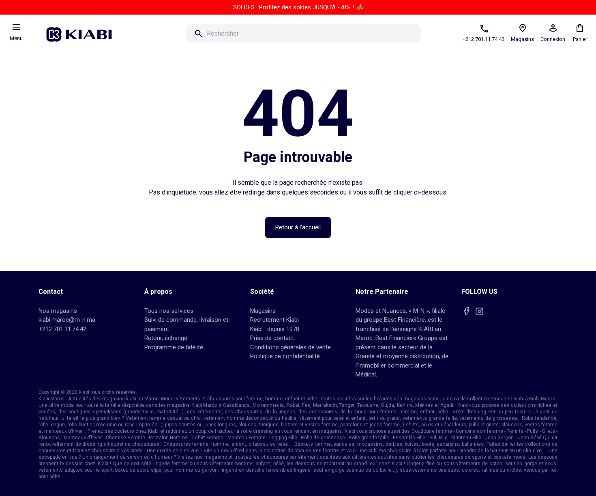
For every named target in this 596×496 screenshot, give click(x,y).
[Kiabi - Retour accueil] (83, 32)
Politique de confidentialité (285, 356)
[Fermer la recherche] (432, 34)
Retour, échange (165, 338)
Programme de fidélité (173, 347)
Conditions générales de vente (290, 347)
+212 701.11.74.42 (62, 329)
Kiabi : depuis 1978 (274, 329)
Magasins (263, 310)
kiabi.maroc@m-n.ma (67, 319)
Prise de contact (272, 338)
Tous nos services (168, 310)
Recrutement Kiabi (274, 319)
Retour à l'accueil (298, 227)
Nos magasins (58, 310)
